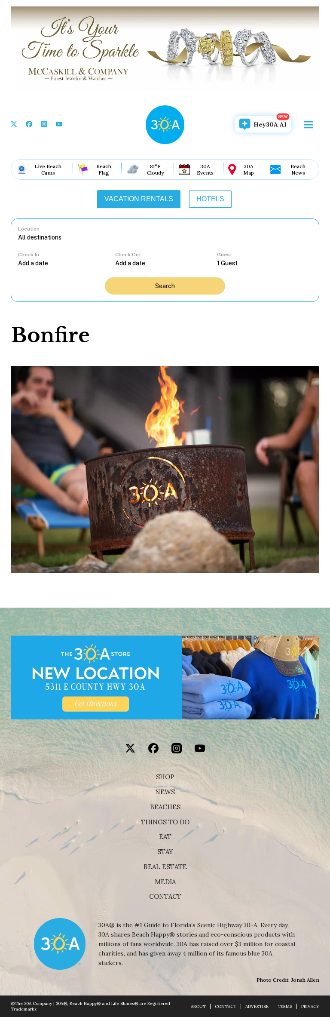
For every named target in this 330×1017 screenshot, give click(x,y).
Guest (224, 255)
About (198, 1006)
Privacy (310, 1006)
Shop (165, 777)
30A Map (248, 169)
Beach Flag (103, 169)
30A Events (205, 169)
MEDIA (165, 882)
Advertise (257, 1006)
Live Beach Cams (47, 169)
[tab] (138, 199)
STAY (165, 852)
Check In (28, 255)
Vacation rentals (138, 199)
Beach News (298, 169)
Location (29, 229)
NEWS (165, 792)
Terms (285, 1006)
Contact (165, 896)
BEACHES (165, 807)
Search (165, 286)
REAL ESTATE (165, 867)
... (66, 263)
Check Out (128, 255)
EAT (165, 837)
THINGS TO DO (165, 822)
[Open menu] (308, 124)
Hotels (210, 199)
